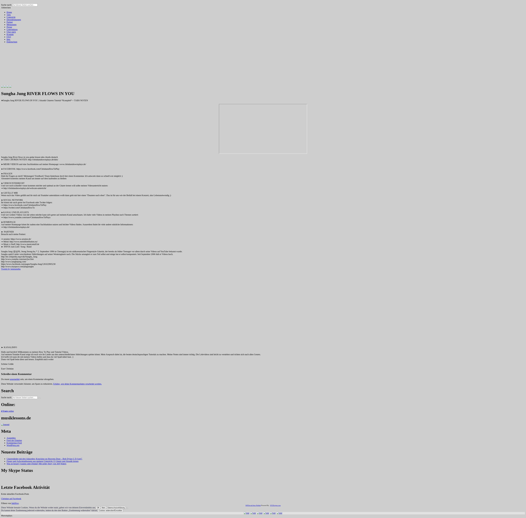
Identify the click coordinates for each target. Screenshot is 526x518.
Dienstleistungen (14, 19)
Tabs (9, 15)
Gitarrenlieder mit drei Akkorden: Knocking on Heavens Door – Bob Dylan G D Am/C (44, 459)
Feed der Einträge (14, 440)
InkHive (15, 503)
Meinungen (11, 24)
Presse (9, 27)
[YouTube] (10, 87)
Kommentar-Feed (14, 443)
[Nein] (127, 508)
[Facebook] (2, 87)
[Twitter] (5, 87)
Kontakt (10, 34)
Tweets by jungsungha (11, 269)
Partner (10, 22)
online (7, 411)
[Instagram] (8, 87)
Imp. (9, 39)
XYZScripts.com (275, 505)
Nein (103, 508)
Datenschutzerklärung (116, 508)
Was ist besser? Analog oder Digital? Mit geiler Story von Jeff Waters (36, 464)
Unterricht (11, 17)
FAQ (9, 37)
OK (98, 508)
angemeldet (15, 379)
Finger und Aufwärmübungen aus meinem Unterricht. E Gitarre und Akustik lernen (42, 461)
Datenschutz (12, 42)
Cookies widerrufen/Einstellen (110, 511)
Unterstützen (12, 29)
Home (9, 12)
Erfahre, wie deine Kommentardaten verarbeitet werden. (77, 384)
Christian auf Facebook (11, 498)
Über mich (11, 32)
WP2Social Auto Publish (253, 505)
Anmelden (11, 438)
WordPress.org (13, 445)
